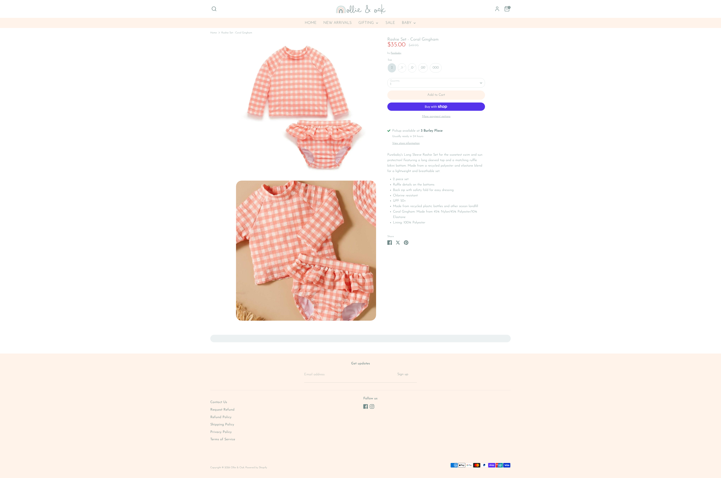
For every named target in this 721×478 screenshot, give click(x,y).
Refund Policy (221, 417)
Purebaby (396, 53)
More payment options (436, 116)
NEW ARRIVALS (337, 23)
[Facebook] (365, 406)
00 (423, 68)
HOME (311, 23)
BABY (407, 23)
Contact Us (218, 402)
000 (436, 68)
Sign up (402, 374)
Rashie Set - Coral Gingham (236, 33)
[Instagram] (372, 406)
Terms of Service (222, 439)
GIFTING (366, 23)
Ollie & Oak (237, 467)
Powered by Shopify (256, 467)
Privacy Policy (221, 432)
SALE (390, 23)
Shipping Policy (222, 424)
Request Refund (222, 410)
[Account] (497, 9)
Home (213, 33)
